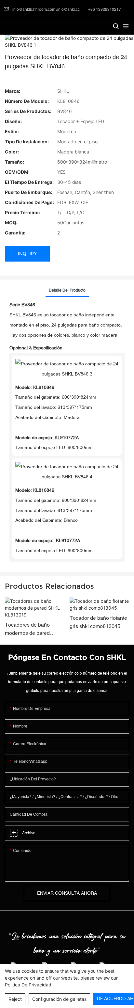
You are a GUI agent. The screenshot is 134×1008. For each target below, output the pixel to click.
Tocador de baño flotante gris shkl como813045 (98, 622)
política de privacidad (28, 984)
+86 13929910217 (104, 9)
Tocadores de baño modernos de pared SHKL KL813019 (27, 629)
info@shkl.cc (68, 9)
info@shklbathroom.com (33, 9)
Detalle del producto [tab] (67, 290)
